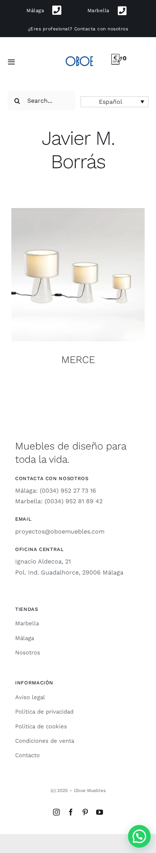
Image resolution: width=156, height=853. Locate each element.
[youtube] (99, 812)
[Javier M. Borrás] (78, 274)
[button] (114, 101)
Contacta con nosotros (101, 28)
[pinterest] (85, 812)
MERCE (78, 359)
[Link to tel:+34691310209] (57, 10)
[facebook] (70, 812)
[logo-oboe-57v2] (79, 55)
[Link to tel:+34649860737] (122, 11)
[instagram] (56, 812)
